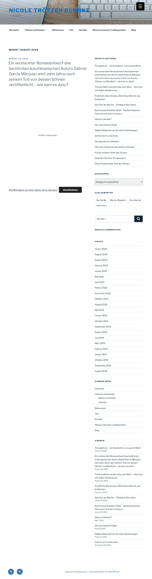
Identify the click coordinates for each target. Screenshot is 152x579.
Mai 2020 (99, 310)
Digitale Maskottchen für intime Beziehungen (116, 130)
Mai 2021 (99, 276)
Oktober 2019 (101, 321)
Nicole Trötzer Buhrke (49, 10)
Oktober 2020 (102, 299)
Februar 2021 (101, 287)
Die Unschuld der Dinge (106, 124)
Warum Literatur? (103, 119)
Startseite (14, 30)
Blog (133, 30)
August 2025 (101, 254)
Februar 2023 (101, 265)
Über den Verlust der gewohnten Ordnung (114, 147)
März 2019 (100, 343)
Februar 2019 (101, 349)
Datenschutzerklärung (75, 571)
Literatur (102, 402)
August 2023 (101, 260)
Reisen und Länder (107, 398)
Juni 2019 (99, 337)
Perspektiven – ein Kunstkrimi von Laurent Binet (118, 65)
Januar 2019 (101, 354)
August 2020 (101, 304)
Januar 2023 (101, 271)
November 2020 (103, 293)
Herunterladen (70, 190)
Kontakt (83, 30)
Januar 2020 (101, 315)
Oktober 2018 (101, 360)
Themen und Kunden (35, 30)
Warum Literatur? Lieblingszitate (109, 30)
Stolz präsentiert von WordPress (104, 571)
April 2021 (99, 282)
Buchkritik (101, 200)
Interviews (101, 205)
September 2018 (103, 365)
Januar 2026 (101, 249)
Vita (71, 30)
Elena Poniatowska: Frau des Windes (112, 163)
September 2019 (103, 326)
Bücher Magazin (118, 200)
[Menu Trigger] (140, 6)
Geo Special (135, 200)
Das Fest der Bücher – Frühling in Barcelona (115, 104)
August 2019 (101, 332)
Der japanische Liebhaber (107, 141)
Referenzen (58, 30)
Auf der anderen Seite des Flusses (111, 152)
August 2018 (101, 371)
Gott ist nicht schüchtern (106, 135)
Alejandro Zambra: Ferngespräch (110, 158)
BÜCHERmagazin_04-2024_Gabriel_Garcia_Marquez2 (33, 190)
